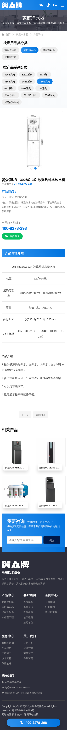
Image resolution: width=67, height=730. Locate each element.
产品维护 (6, 648)
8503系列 (9, 74)
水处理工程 (10, 57)
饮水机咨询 (8, 642)
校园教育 (28, 617)
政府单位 (28, 622)
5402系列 (26, 88)
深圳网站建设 (31, 714)
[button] (31, 168)
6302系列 (50, 95)
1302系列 (45, 81)
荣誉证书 (28, 653)
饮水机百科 (51, 612)
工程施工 (6, 653)
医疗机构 (28, 612)
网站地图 (6, 714)
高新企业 (28, 607)
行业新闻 (50, 607)
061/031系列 (30, 95)
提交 (51, 540)
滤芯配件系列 (11, 102)
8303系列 (9, 81)
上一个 (25, 415)
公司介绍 (28, 642)
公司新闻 (50, 601)
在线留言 (28, 658)
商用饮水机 (10, 50)
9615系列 (27, 81)
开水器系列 (10, 95)
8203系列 (27, 74)
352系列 (42, 88)
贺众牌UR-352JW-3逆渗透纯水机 (20, 505)
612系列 (8, 88)
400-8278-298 (36, 722)
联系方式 (28, 648)
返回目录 (41, 415)
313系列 (44, 74)
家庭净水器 (22, 34)
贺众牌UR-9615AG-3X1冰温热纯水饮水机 (24, 467)
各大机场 (28, 601)
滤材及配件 (49, 50)
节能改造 (6, 663)
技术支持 (6, 658)
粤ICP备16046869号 (23, 710)
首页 (8, 34)
